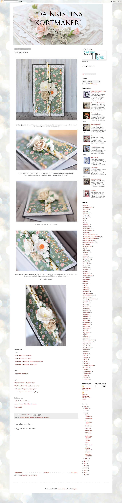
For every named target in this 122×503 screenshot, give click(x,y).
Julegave (85, 287)
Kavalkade (86, 291)
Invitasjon (85, 283)
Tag (84, 355)
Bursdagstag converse (97, 113)
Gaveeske (86, 264)
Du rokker (93, 190)
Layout (85, 305)
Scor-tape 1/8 (18, 407)
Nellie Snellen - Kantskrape (21, 401)
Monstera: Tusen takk (88, 449)
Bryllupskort (94, 167)
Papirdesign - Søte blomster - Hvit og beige (26, 392)
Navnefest (86, 320)
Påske (85, 334)
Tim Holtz (85, 363)
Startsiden (46, 472)
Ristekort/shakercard (88, 340)
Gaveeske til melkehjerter (97, 103)
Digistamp (86, 244)
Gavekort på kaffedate (88, 433)
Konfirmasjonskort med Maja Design (88, 438)
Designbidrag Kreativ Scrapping (27, 417)
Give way (85, 271)
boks (84, 223)
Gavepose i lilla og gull (88, 455)
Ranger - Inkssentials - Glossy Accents (25, 404)
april (86, 458)
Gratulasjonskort (87, 275)
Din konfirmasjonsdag (88, 422)
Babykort (85, 215)
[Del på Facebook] (39, 415)
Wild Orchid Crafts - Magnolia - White (24, 382)
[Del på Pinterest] (41, 415)
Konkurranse (86, 297)
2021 (85, 406)
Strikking (85, 353)
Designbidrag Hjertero (89, 234)
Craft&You (86, 232)
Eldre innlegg (74, 472)
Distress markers (87, 246)
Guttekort (85, 277)
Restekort (85, 338)
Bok (84, 219)
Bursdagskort (86, 228)
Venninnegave (87, 371)
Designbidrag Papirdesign (90, 238)
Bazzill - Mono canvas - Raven (22, 355)
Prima (84, 330)
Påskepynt (86, 336)
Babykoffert (86, 213)
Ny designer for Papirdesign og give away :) (98, 92)
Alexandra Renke (87, 207)
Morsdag (85, 318)
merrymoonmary (62, 489)
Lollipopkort (86, 307)
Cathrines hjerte (86, 388)
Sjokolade (86, 346)
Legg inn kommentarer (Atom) (29, 475)
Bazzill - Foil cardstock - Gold (22, 358)
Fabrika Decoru (87, 258)
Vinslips (85, 375)
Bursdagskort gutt (95, 124)
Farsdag (85, 262)
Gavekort (85, 266)
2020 (85, 461)
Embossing (86, 252)
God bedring (86, 273)
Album (85, 205)
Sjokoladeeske (87, 348)
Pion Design (86, 328)
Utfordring (86, 367)
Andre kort (86, 209)
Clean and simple (88, 230)
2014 (85, 474)
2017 (85, 468)
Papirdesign (46, 417)
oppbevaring (86, 322)
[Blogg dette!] (35, 415)
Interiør (85, 281)
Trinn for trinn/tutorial (88, 365)
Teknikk (85, 361)
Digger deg (88, 428)
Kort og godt (86, 301)
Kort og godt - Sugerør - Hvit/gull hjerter (25, 389)
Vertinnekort (86, 373)
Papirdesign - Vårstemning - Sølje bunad (25, 364)
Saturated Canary (88, 342)
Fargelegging (86, 260)
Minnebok (86, 316)
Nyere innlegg (18, 472)
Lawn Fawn (86, 303)
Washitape (86, 379)
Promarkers (86, 332)
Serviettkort (86, 344)
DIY (84, 248)
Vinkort (86, 442)
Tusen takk (87, 452)
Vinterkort (93, 146)
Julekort (85, 289)
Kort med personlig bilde (89, 299)
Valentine (85, 369)
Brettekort (85, 224)
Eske (84, 254)
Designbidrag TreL (88, 240)
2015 (85, 472)
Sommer (85, 351)
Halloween (86, 279)
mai (86, 413)
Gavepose (86, 267)
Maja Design (86, 312)
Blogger (74, 489)
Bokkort (85, 221)
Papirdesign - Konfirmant (21, 373)
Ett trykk (85, 256)
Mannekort (86, 314)
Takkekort (85, 357)
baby (84, 211)
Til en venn (84, 389)
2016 (85, 470)
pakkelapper (86, 324)
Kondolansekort (87, 293)
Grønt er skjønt (88, 418)
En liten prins (94, 157)
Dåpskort (85, 250)
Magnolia (85, 310)
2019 (85, 463)
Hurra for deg (88, 430)
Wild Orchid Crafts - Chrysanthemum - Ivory (26, 386)
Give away (86, 269)
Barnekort (85, 217)
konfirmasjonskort (39, 417)
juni (86, 411)
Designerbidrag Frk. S (89, 242)
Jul (84, 285)
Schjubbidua (88, 426)
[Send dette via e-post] (34, 415)
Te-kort (85, 359)
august (87, 408)
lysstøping (86, 308)
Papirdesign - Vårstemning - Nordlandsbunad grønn (28, 361)
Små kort (85, 349)
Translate (94, 84)
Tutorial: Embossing (88, 415)
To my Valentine (95, 136)
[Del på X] (37, 415)
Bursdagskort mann (96, 179)
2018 (85, 466)
